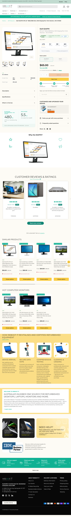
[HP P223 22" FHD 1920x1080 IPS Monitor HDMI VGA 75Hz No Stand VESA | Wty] (44, 301)
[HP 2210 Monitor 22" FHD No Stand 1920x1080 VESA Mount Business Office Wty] (26, 301)
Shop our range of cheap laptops (51, 16)
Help (58, 10)
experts (42, 233)
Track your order (48, 486)
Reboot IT (7, 509)
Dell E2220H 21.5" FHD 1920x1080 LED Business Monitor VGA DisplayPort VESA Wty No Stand (60, 264)
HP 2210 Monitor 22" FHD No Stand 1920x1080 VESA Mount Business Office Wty (26, 315)
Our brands (31, 483)
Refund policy (64, 486)
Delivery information (49, 480)
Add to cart (51, 111)
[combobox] (38, 6)
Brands (61, 1)
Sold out (59, 75)
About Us (31, 480)
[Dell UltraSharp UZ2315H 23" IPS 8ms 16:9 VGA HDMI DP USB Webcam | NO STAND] (26, 250)
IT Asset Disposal (51, 10)
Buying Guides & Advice (35, 489)
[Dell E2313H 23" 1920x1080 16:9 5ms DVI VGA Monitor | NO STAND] (44, 250)
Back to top (35, 470)
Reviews (30, 497)
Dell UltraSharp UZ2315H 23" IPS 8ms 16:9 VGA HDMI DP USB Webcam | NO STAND (26, 264)
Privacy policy (63, 480)
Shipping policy (64, 483)
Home (4, 20)
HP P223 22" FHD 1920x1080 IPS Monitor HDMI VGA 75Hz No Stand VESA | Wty (44, 315)
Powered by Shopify (14, 509)
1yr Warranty (51, 106)
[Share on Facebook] (47, 129)
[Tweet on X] (44, 129)
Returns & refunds (49, 483)
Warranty (62, 492)
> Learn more (8, 409)
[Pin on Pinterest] (50, 129)
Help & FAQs (47, 489)
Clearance (42, 10)
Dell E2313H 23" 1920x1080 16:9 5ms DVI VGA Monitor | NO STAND (44, 263)
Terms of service (64, 489)
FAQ (66, 1)
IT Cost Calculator (33, 492)
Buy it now (54, 79)
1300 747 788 (65, 10)
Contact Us (31, 494)
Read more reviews (35, 223)
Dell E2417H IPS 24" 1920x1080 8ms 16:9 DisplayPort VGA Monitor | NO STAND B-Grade (9, 264)
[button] (1, 199)
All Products (11, 20)
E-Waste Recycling (33, 486)
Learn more (5, 339)
